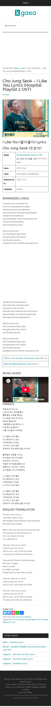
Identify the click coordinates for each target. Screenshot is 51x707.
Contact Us (15, 684)
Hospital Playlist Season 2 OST (29, 155)
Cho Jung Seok (18, 620)
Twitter (27, 687)
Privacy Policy (31, 684)
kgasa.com (19, 679)
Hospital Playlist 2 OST (33, 620)
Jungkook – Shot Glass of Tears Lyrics (19, 654)
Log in (29, 682)
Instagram (35, 687)
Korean (19, 617)
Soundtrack (26, 617)
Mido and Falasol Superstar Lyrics (18, 364)
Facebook (20, 687)
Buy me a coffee (25, 692)
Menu (25, 3)
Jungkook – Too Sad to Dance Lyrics (18, 659)
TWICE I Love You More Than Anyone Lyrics (22, 358)
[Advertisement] (25, 47)
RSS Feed (42, 684)
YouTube (25, 690)
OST (14, 622)
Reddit (43, 687)
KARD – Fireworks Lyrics (13, 642)
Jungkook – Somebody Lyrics (15, 663)
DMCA (22, 684)
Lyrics (14, 617)
